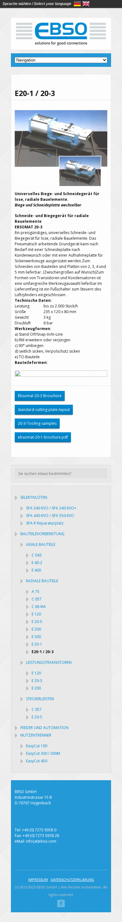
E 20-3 (37, 680)
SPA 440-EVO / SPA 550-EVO (50, 515)
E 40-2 (37, 562)
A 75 (35, 591)
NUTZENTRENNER (35, 735)
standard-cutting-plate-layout (44, 409)
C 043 (37, 555)
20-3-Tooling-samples (37, 423)
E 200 (36, 629)
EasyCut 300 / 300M (43, 753)
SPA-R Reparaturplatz (45, 523)
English (86, 4)
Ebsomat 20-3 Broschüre (40, 395)
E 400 (36, 570)
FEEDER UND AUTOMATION (44, 727)
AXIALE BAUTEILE (40, 544)
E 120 (36, 614)
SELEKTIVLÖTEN (33, 497)
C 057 (37, 599)
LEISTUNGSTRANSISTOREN (49, 662)
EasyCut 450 (36, 761)
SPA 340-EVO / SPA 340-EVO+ (51, 508)
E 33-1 (37, 644)
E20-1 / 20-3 (42, 651)
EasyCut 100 (36, 746)
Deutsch (77, 4)
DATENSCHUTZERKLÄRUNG (72, 879)
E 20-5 (37, 621)
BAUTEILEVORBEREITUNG (42, 533)
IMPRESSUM (38, 879)
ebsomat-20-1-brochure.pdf (43, 437)
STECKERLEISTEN (40, 698)
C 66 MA (39, 606)
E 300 (36, 636)
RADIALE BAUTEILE (42, 581)
